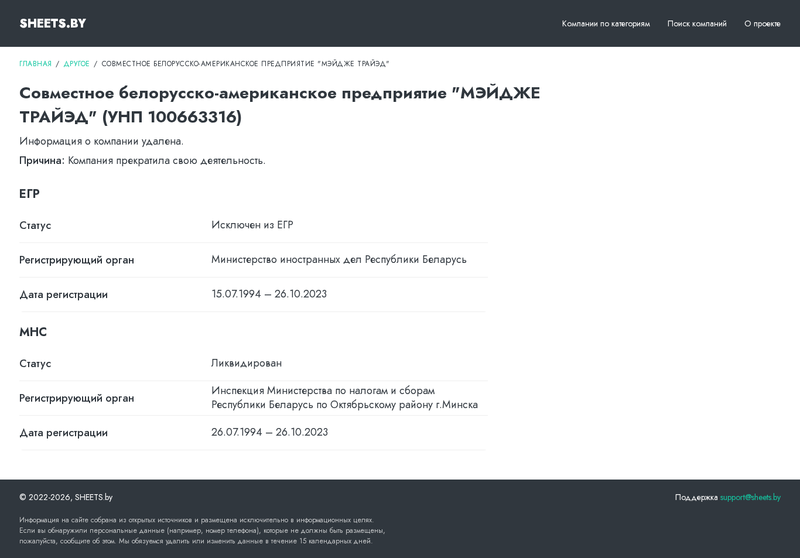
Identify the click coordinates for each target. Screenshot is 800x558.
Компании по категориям (606, 23)
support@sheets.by (750, 497)
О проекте (762, 23)
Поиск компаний (697, 23)
